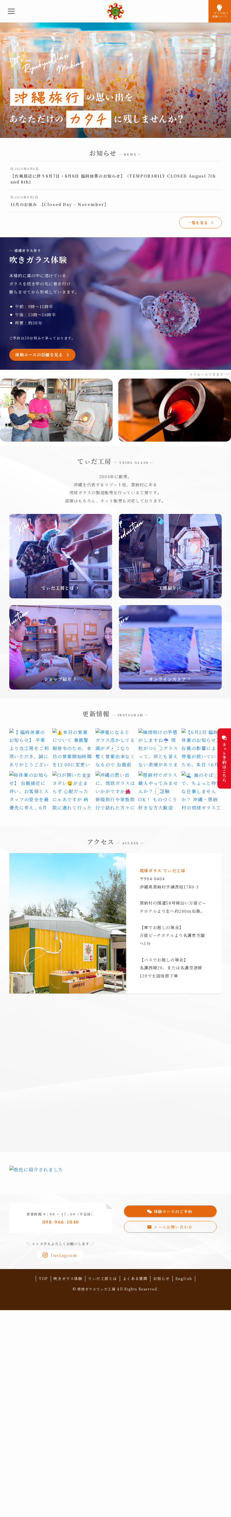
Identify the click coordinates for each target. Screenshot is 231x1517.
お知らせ (161, 1278)
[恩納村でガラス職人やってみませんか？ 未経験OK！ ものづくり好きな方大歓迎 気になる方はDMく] (158, 791)
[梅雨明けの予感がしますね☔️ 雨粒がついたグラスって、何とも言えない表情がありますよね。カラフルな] (158, 748)
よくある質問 (135, 1278)
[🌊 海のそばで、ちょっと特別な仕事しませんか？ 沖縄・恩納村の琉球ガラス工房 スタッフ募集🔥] (201, 791)
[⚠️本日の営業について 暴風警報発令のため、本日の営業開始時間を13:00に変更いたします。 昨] (72, 748)
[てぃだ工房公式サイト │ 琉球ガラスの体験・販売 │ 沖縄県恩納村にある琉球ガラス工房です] (115, 11)
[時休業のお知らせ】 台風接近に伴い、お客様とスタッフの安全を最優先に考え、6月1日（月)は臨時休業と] (29, 791)
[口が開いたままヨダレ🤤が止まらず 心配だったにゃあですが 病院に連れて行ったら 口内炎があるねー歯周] (72, 791)
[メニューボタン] (11, 11)
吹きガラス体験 (68, 1278)
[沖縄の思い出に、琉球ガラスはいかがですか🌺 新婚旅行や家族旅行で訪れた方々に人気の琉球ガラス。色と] (115, 791)
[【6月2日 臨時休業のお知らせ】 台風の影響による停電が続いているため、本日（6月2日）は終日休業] (201, 748)
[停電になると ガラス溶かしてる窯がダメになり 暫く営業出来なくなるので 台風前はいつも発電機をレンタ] (115, 748)
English (184, 1278)
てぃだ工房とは (102, 1278)
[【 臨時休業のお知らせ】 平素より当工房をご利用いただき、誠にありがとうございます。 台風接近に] (29, 748)
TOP (43, 1278)
